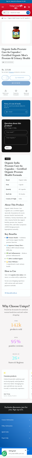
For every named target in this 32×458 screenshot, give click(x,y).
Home (4, 18)
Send (7, 147)
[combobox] (20, 12)
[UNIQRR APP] (25, 7)
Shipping (11, 72)
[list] (16, 342)
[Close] (25, 450)
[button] (3, 7)
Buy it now (16, 83)
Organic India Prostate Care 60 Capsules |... (19, 18)
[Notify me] (26, 112)
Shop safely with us (11, 293)
